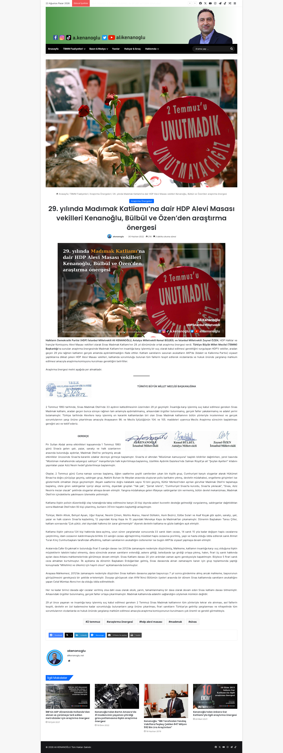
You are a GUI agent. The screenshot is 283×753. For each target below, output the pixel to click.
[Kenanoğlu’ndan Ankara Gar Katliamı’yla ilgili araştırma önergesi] (215, 696)
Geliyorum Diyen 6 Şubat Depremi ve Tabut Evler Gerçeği (120, 3)
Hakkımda (150, 48)
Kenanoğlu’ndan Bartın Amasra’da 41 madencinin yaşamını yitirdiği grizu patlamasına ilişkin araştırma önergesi (116, 716)
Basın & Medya (97, 48)
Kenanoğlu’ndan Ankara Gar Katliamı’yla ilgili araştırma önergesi (215, 713)
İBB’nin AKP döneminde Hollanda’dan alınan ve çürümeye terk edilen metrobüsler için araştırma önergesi (68, 715)
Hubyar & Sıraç (132, 48)
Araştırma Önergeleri (100, 194)
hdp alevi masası (151, 621)
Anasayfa (53, 48)
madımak (176, 621)
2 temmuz (93, 621)
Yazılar (116, 48)
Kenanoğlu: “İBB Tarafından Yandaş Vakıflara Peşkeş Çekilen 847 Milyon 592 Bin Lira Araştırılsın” (165, 724)
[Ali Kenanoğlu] (141, 25)
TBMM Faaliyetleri (73, 48)
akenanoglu (118, 236)
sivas (193, 621)
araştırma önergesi (120, 621)
